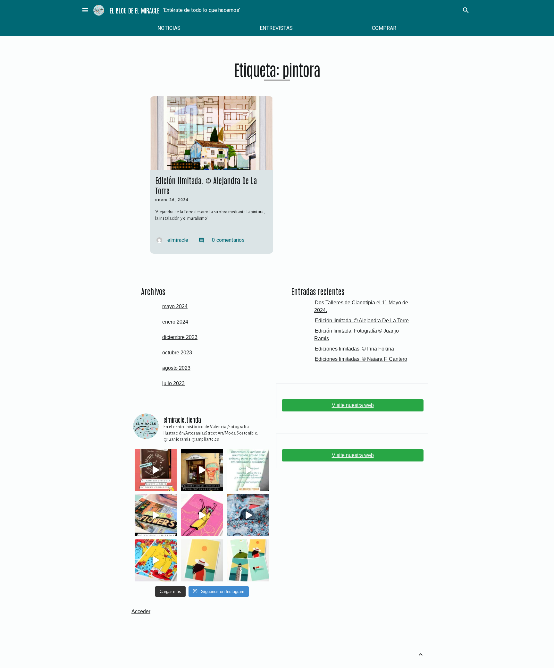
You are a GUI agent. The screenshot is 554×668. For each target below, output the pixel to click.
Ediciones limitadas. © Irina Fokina (354, 348)
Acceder (140, 611)
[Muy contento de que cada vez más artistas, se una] (202, 560)
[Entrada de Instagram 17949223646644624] (202, 515)
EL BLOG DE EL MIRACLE (134, 10)
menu (85, 10)
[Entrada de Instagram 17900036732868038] (202, 470)
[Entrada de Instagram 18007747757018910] (156, 470)
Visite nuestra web (353, 405)
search (466, 10)
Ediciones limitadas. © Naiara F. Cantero (361, 359)
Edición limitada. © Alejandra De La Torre (362, 320)
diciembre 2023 (179, 337)
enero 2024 (175, 322)
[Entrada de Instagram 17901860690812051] (156, 515)
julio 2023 (173, 383)
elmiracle (177, 240)
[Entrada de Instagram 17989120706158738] (156, 560)
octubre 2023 (177, 352)
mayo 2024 (175, 306)
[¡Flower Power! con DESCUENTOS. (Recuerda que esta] (248, 515)
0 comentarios (221, 240)
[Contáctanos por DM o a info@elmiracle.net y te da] (248, 470)
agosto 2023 (176, 368)
